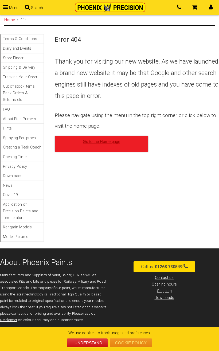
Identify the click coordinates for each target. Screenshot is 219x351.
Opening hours (164, 284)
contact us (20, 313)
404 (23, 20)
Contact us (164, 277)
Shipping (164, 291)
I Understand (87, 343)
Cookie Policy (131, 343)
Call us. (161, 266)
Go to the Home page (101, 141)
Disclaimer (8, 320)
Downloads (164, 297)
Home (9, 20)
